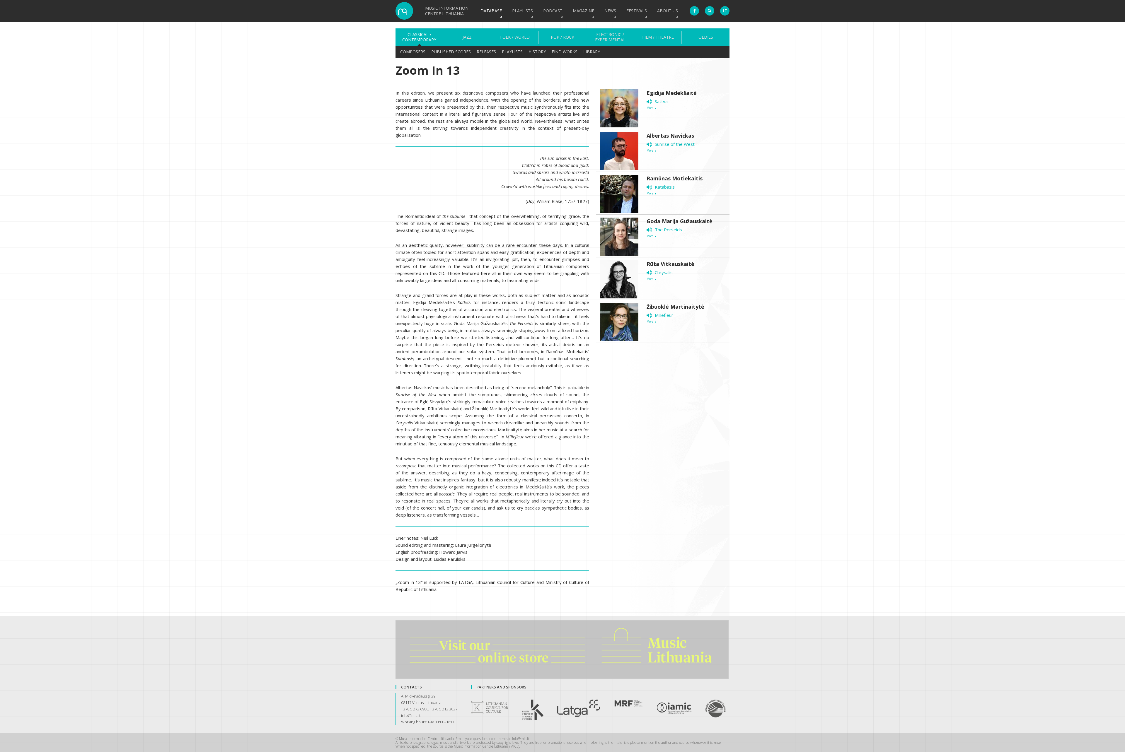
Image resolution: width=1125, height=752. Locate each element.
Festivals (636, 10)
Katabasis (665, 187)
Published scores (451, 51)
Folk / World (515, 37)
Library (591, 51)
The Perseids (668, 230)
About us (667, 10)
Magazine (583, 10)
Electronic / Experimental (610, 37)
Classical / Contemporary (419, 37)
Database (491, 10)
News (610, 10)
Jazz (467, 37)
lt (725, 10)
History (537, 51)
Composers (412, 51)
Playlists (522, 10)
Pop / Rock (562, 37)
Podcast (552, 10)
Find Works (564, 51)
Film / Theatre (658, 37)
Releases (486, 51)
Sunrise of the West (675, 144)
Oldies (705, 37)
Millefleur (664, 315)
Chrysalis (664, 272)
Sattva (661, 101)
